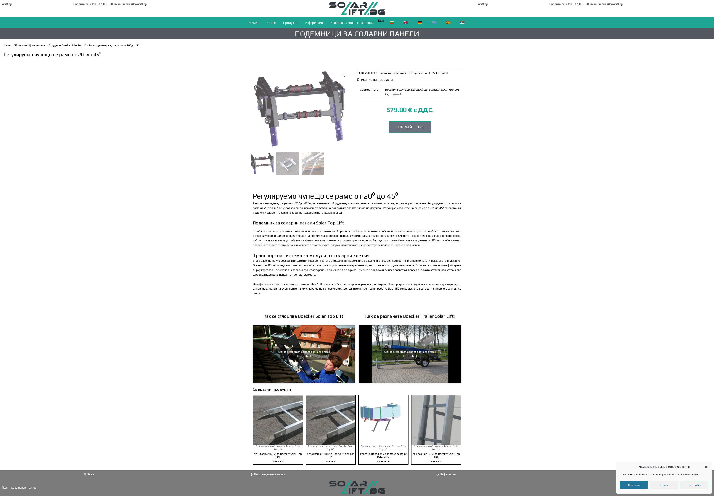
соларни (290, 222)
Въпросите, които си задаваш (352, 23)
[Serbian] (463, 22)
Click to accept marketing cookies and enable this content (304, 354)
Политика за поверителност (20, 487)
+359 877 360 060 (116, 4)
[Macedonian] (448, 22)
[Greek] (434, 22)
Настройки (694, 485)
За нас (271, 23)
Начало (254, 23)
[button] (706, 467)
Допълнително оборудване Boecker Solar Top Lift (58, 45)
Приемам (634, 485)
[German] (420, 22)
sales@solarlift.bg (16, 4)
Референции (314, 23)
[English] (406, 22)
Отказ (664, 485)
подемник (281, 231)
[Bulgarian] (392, 22)
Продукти (290, 23)
